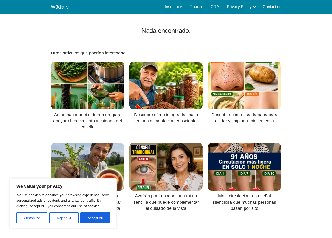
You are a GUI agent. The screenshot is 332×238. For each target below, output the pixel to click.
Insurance (173, 7)
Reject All (64, 218)
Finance (196, 7)
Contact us (272, 7)
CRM (215, 7)
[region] (63, 203)
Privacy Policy (239, 7)
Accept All (95, 218)
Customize (32, 218)
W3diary (60, 6)
